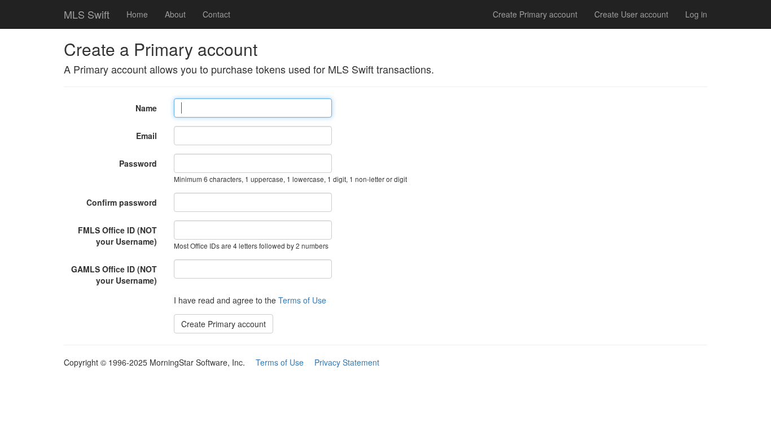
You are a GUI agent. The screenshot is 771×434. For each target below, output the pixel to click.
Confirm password (121, 202)
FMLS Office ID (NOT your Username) (117, 235)
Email (146, 135)
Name (146, 108)
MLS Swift (86, 14)
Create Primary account (535, 14)
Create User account (631, 14)
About (175, 14)
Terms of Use (302, 300)
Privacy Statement (346, 362)
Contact (216, 14)
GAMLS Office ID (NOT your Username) (114, 274)
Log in (696, 14)
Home (137, 14)
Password (138, 163)
